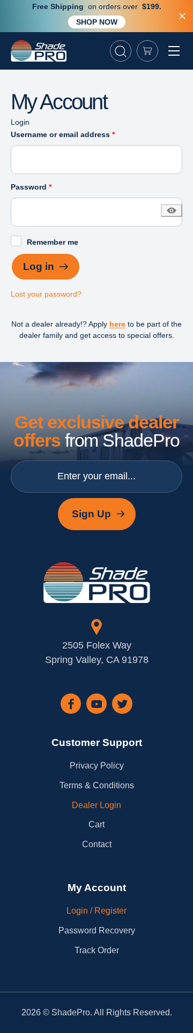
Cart (96, 824)
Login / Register (96, 910)
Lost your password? (46, 294)
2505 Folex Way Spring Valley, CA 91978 (97, 652)
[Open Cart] (147, 51)
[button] (120, 51)
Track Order (97, 950)
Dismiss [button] (182, 16)
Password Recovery (96, 930)
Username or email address (79, 134)
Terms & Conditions (97, 785)
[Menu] (174, 51)
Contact (97, 844)
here (117, 324)
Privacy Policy (97, 765)
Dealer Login (96, 805)
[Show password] (171, 210)
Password (47, 186)
